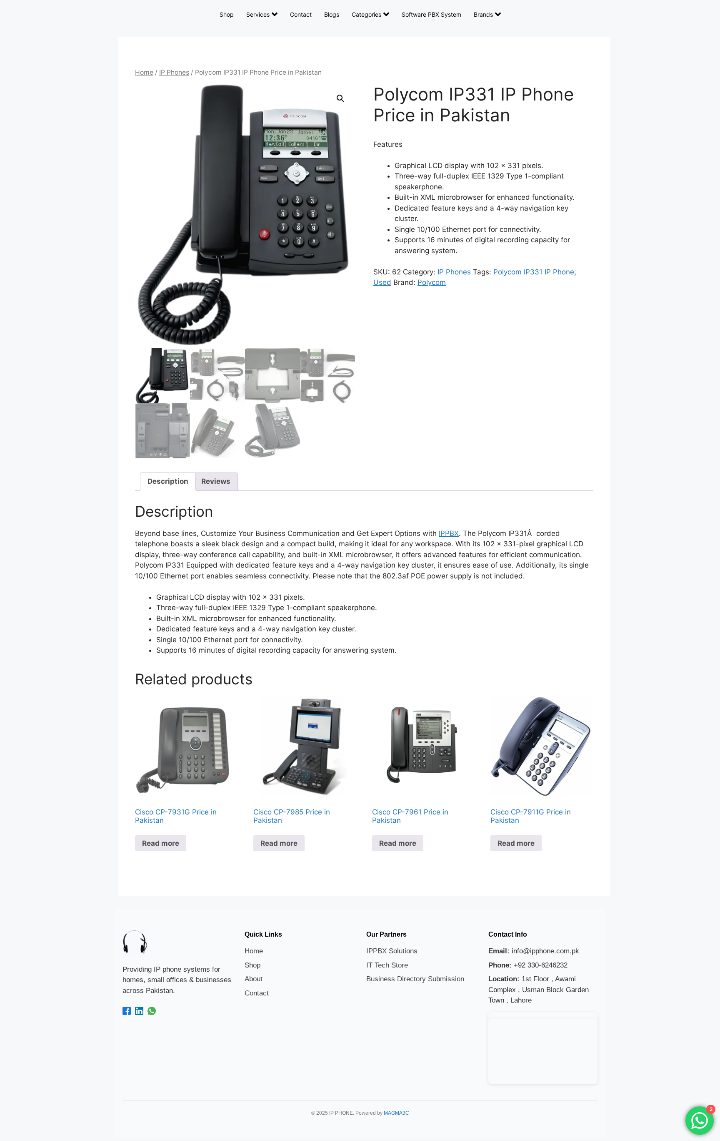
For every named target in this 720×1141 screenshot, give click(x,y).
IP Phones (174, 72)
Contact (301, 14)
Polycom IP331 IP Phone (533, 272)
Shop (227, 14)
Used (382, 282)
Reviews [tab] (215, 481)
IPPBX (449, 533)
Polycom (432, 282)
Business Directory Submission (415, 979)
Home (144, 72)
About (253, 979)
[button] (340, 98)
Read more (160, 843)
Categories (366, 14)
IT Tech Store (387, 965)
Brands (483, 14)
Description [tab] (168, 481)
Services (258, 14)
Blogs (331, 14)
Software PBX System (431, 14)
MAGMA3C (396, 1113)
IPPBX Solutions (392, 951)
